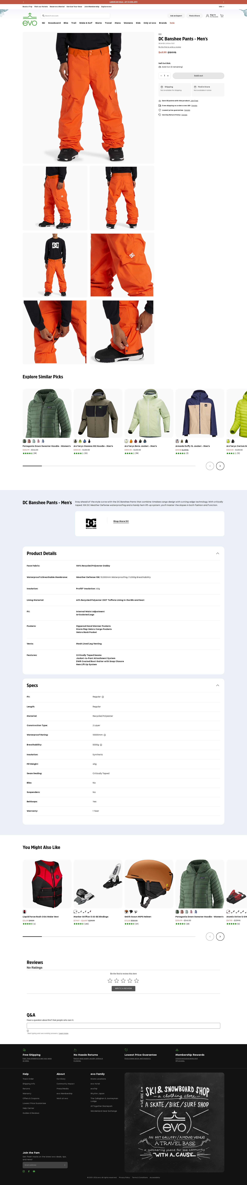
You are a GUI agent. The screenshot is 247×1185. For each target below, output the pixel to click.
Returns (26, 1089)
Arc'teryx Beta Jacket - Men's (141, 446)
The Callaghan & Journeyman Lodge (104, 1100)
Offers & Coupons (31, 1098)
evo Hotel (95, 1084)
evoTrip (94, 1089)
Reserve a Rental (57, 6)
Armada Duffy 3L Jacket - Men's (192, 446)
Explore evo (106, 6)
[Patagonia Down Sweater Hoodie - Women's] (47, 413)
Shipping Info (29, 1084)
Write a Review (123, 988)
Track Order (28, 1079)
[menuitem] (43, 23)
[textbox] (123, 1025)
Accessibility (155, 1177)
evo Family (98, 1074)
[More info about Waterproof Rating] (105, 735)
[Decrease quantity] (161, 76)
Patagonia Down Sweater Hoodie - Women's (47, 446)
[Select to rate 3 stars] (123, 980)
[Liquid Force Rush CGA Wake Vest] (47, 884)
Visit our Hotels (41, 6)
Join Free (194, 101)
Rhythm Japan (97, 1093)
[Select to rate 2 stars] (117, 980)
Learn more (63, 1033)
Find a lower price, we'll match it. (138, 1058)
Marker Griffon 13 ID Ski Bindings (91, 917)
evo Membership (64, 1093)
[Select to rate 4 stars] (130, 980)
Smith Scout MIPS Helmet (138, 917)
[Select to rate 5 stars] (136, 980)
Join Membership (91, 6)
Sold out (198, 76)
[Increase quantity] (168, 76)
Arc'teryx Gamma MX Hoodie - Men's (93, 446)
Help (26, 1074)
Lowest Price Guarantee (34, 1103)
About (61, 1074)
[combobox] (75, 15)
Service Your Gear (74, 6)
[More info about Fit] (103, 697)
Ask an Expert (176, 16)
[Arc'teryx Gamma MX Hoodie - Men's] (98, 413)
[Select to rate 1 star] (110, 980)
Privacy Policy (124, 1177)
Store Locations (98, 1079)
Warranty (27, 1093)
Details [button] (194, 105)
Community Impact (65, 1084)
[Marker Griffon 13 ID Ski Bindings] (98, 884)
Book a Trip (27, 6)
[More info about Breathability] (101, 745)
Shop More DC (121, 521)
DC (160, 34)
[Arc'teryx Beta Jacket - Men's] (149, 413)
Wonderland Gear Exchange (104, 1111)
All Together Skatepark (101, 1106)
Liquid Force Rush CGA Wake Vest (41, 917)
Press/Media (63, 1089)
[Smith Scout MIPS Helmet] (149, 884)
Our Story (61, 1079)
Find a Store (194, 16)
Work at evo (62, 1098)
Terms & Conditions (140, 1177)
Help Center (28, 1108)
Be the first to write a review (169, 47)
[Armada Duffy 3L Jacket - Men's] (199, 413)
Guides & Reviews (31, 1113)
